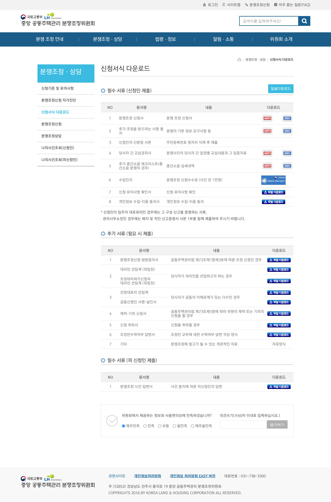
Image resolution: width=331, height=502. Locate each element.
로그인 (213, 5)
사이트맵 (233, 5)
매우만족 (133, 426)
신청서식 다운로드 (55, 112)
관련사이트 (117, 476)
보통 (165, 426)
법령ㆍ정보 (165, 39)
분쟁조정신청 (260, 5)
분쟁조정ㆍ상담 (107, 39)
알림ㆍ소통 (223, 39)
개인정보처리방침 (147, 476)
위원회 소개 (281, 39)
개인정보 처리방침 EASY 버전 (192, 476)
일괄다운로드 (281, 89)
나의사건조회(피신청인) (59, 160)
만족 (151, 426)
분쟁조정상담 (51, 136)
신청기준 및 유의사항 (57, 88)
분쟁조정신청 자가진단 (58, 100)
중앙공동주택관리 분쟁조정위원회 (58, 20)
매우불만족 (203, 426)
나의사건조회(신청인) (57, 148)
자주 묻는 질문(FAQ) (294, 5)
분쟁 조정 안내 (49, 39)
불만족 (182, 426)
